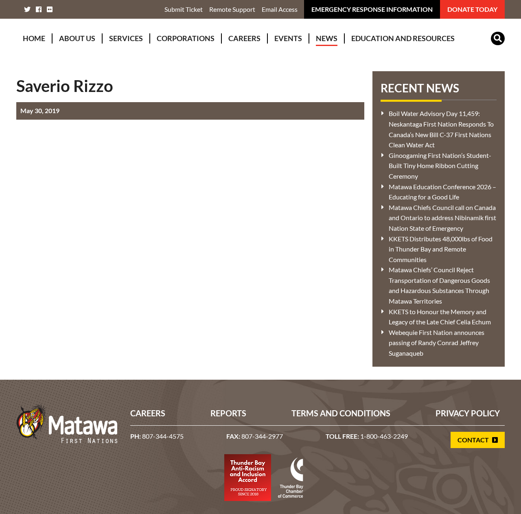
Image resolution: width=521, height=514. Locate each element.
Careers (244, 38)
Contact (474, 440)
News (326, 38)
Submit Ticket (183, 9)
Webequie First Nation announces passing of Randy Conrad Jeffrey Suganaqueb (436, 342)
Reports (228, 413)
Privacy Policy (468, 413)
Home (34, 38)
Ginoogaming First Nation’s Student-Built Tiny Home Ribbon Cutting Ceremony (440, 165)
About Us (77, 38)
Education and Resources (403, 38)
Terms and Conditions (340, 413)
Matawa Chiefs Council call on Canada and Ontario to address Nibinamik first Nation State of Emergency (442, 217)
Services (126, 38)
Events (288, 38)
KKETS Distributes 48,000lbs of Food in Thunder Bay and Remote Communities (441, 249)
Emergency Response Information (372, 9)
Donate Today (472, 9)
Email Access (280, 9)
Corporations (186, 38)
